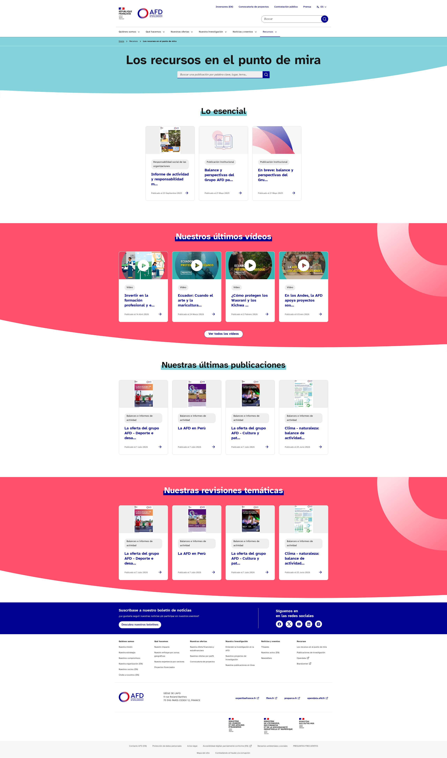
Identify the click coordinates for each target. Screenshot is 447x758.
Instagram (318, 624)
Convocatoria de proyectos (254, 7)
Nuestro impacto (162, 647)
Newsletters (266, 658)
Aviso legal (192, 746)
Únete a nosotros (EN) (129, 675)
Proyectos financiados (164, 667)
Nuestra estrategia (127, 652)
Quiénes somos (127, 32)
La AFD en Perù (192, 428)
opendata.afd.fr (316, 698)
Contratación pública (286, 7)
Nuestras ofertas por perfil (202, 656)
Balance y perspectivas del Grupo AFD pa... (219, 175)
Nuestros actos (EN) (270, 652)
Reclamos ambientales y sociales (273, 746)
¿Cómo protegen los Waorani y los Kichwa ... (249, 300)
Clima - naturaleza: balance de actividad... (302, 433)
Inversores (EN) (224, 7)
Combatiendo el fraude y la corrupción (232, 753)
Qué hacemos (153, 32)
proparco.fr (290, 698)
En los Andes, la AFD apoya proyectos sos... (304, 300)
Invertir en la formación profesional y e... (139, 300)
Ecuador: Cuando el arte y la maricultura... (195, 300)
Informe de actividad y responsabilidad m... (170, 179)
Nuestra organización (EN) (131, 664)
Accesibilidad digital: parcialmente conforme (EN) (225, 746)
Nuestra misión (126, 647)
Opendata (301, 658)
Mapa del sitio (203, 753)
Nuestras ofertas (180, 32)
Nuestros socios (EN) (128, 669)
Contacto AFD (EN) (138, 746)
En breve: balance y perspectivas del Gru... (275, 175)
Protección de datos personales (167, 746)
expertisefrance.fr (246, 698)
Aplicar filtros (324, 19)
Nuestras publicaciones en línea (240, 665)
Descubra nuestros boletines (140, 624)
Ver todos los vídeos (223, 334)
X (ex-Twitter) (289, 624)
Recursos (268, 32)
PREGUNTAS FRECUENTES (305, 746)
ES (322, 7)
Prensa (307, 7)
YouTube (298, 624)
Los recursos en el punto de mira (312, 647)
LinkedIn (308, 624)
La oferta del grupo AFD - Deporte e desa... (141, 433)
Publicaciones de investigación (311, 652)
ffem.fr (270, 698)
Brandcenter (302, 664)
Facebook (279, 624)
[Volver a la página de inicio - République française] (158, 13)
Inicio (121, 41)
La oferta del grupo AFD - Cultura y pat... (248, 433)
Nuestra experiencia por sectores (169, 662)
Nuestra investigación (211, 32)
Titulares (265, 647)
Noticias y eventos (243, 32)
